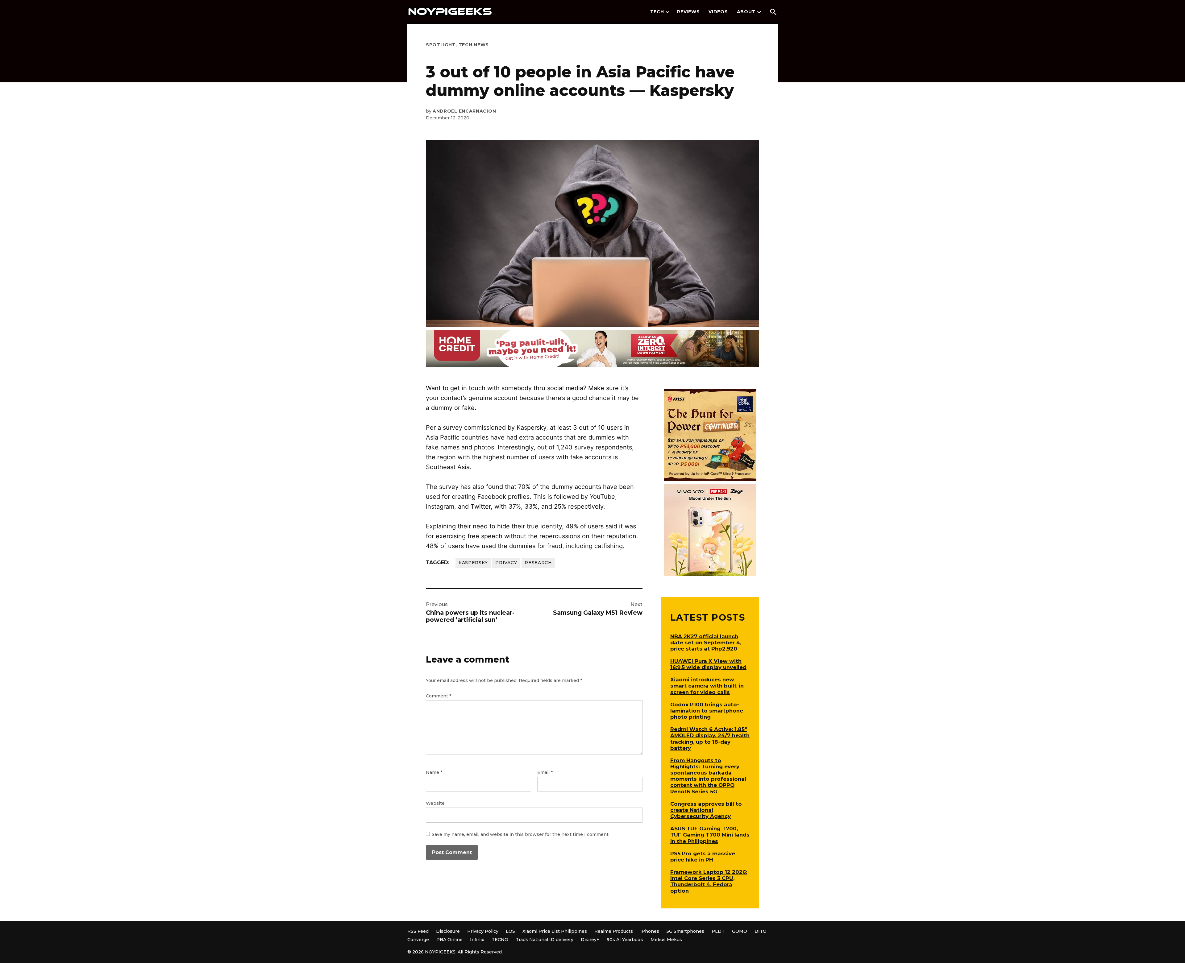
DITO (761, 931)
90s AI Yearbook (625, 939)
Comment (438, 696)
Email (545, 772)
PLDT (718, 931)
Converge (418, 939)
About (746, 11)
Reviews (688, 11)
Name (434, 772)
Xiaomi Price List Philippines (554, 931)
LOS (510, 931)
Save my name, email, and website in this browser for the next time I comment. (520, 834)
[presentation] (667, 12)
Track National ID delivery (544, 939)
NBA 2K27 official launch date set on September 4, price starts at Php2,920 (705, 642)
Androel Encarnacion (464, 111)
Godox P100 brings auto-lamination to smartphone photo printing (706, 710)
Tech (657, 11)
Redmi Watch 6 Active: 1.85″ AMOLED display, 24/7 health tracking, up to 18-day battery (710, 738)
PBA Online (449, 939)
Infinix (477, 939)
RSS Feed (418, 931)
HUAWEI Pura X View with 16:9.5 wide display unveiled (708, 664)
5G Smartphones (685, 931)
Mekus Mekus (666, 939)
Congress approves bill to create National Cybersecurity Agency (706, 810)
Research (538, 562)
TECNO (500, 939)
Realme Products (613, 931)
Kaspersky (473, 562)
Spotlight (440, 45)
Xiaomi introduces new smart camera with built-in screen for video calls (707, 685)
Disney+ (590, 939)
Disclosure (448, 931)
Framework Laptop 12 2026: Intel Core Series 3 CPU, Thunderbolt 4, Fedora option (708, 881)
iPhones (649, 931)
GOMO (739, 931)
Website (435, 803)
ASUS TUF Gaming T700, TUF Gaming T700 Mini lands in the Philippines (710, 834)
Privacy (506, 562)
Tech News (474, 45)
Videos (718, 11)
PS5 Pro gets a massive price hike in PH (702, 856)
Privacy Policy (482, 931)
